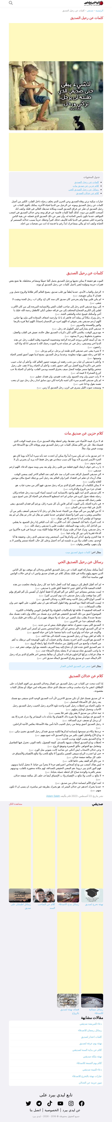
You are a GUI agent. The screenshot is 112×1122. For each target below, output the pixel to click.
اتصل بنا (35, 1110)
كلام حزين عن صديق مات (86, 185)
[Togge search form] (11, 3)
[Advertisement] (56, 42)
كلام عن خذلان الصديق (87, 193)
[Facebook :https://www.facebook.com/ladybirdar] (81, 1105)
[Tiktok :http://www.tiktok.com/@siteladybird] (49, 1105)
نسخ (75, 295)
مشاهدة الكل (15, 803)
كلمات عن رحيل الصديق (86, 182)
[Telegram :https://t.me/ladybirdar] (39, 1105)
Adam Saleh (53, 796)
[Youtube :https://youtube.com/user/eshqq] (60, 1105)
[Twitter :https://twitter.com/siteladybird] (28, 1105)
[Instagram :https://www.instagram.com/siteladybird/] (71, 1105)
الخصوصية (52, 1110)
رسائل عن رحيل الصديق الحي (83, 189)
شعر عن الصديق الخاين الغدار (75, 666)
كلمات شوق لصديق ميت (77, 552)
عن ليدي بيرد (71, 1110)
